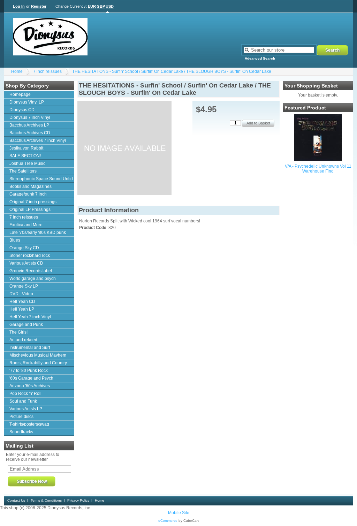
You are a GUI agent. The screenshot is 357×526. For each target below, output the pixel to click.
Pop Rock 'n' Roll (25, 393)
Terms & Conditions (46, 500)
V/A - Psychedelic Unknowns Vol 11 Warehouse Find (318, 169)
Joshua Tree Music (27, 163)
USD (110, 6)
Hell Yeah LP (21, 309)
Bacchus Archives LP (29, 125)
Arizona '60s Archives (29, 385)
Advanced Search (260, 58)
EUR (92, 6)
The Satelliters (23, 171)
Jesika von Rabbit (26, 148)
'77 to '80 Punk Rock (28, 370)
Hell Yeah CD (22, 301)
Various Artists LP (25, 408)
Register (38, 6)
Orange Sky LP (23, 286)
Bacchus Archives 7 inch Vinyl (37, 140)
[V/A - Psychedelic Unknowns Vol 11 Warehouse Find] (318, 159)
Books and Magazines (30, 186)
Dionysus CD (22, 109)
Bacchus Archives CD (29, 132)
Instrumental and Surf (29, 347)
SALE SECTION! (25, 155)
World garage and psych (32, 278)
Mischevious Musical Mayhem (37, 355)
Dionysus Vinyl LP (26, 102)
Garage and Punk (26, 324)
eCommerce (167, 521)
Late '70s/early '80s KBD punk (37, 232)
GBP (101, 6)
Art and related (23, 339)
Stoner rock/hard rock (29, 255)
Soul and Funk (23, 401)
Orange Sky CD (24, 247)
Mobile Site (178, 512)
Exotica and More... (27, 224)
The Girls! (18, 332)
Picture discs (21, 416)
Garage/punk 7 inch (28, 194)
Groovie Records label (30, 270)
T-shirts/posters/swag (29, 424)
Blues (14, 240)
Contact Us (16, 500)
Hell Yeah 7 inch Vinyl (30, 316)
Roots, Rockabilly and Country (38, 362)
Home (17, 71)
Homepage (20, 94)
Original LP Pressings (30, 209)
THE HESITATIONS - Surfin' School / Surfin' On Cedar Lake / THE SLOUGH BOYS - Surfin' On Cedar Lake (171, 71)
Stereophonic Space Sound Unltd (41, 178)
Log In (19, 6)
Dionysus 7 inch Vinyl (29, 117)
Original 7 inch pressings (32, 201)
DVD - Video (21, 293)
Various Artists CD (26, 263)
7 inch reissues (47, 71)
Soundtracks (21, 431)
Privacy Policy (78, 500)
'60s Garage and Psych (31, 378)
